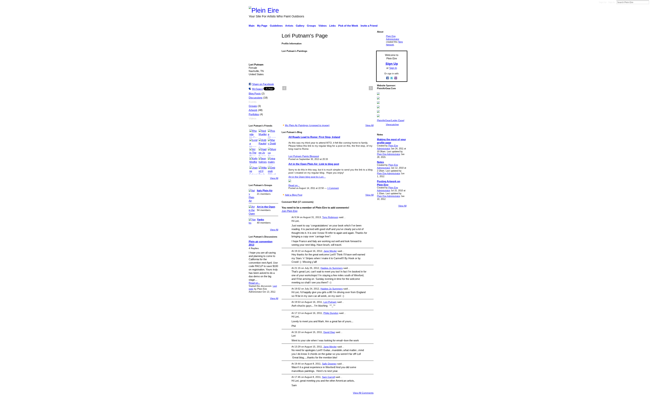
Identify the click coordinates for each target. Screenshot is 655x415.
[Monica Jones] (272, 152)
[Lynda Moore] (253, 142)
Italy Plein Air (265, 190)
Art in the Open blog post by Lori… (307, 176)
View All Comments (363, 392)
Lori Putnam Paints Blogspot (303, 156)
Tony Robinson (330, 217)
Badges (359, 410)
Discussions (256, 97)
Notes (380, 162)
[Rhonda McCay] (253, 133)
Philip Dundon (330, 313)
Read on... (254, 282)
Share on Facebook (263, 84)
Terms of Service (397, 410)
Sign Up (602, 2)
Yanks (260, 219)
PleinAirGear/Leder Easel (390, 120)
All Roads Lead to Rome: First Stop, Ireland (314, 137)
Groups (253, 106)
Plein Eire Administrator (392, 37)
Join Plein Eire (289, 211)
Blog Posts (255, 93)
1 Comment (333, 188)
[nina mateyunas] (272, 161)
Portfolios (254, 114)
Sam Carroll (328, 377)
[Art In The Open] (253, 152)
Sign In (611, 2)
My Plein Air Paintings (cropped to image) (307, 125)
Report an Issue (376, 410)
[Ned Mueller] (263, 133)
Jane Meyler (330, 251)
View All (274, 178)
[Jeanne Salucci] (253, 170)
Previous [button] (284, 88)
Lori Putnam (330, 302)
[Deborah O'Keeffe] (272, 170)
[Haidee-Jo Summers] (263, 152)
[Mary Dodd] (272, 142)
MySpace (257, 88)
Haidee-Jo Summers (332, 268)
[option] (327, 88)
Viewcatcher (392, 124)
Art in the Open (266, 206)
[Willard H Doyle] (263, 170)
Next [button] (371, 88)
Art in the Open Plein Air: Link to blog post (313, 163)
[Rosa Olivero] (272, 133)
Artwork (253, 110)
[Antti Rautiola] (263, 142)
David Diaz (329, 332)
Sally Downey (329, 363)
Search (651, 2)
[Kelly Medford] (253, 161)
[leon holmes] (263, 161)
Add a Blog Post (293, 195)
